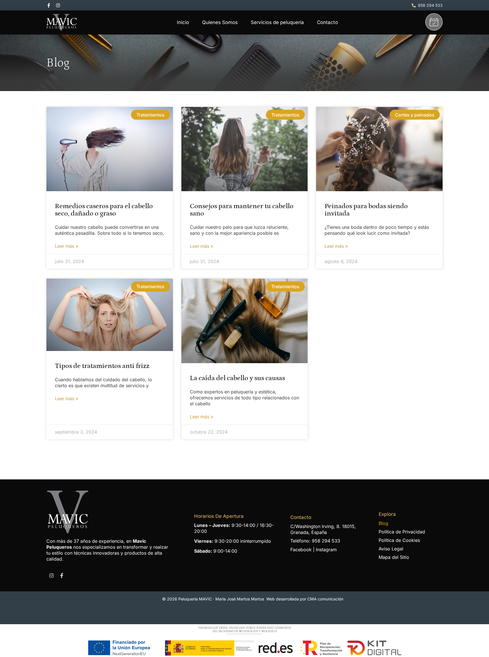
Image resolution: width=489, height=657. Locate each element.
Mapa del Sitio (394, 557)
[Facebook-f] (48, 5)
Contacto (327, 22)
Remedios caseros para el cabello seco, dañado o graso (104, 209)
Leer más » (66, 246)
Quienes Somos (220, 22)
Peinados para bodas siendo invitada (366, 209)
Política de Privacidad (402, 532)
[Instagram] (58, 5)
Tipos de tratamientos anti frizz (102, 366)
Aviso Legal (391, 549)
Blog (383, 523)
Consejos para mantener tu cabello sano (241, 209)
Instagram (326, 549)
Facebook (301, 549)
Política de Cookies (399, 540)
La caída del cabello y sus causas (237, 378)
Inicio (183, 22)
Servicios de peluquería (277, 22)
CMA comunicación (325, 598)
